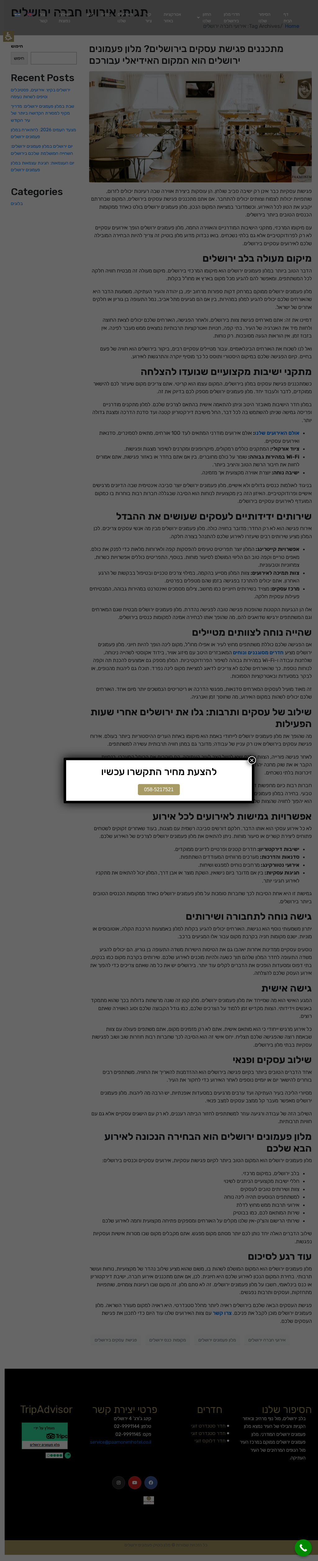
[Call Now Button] (303, 1547)
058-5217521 (159, 789)
